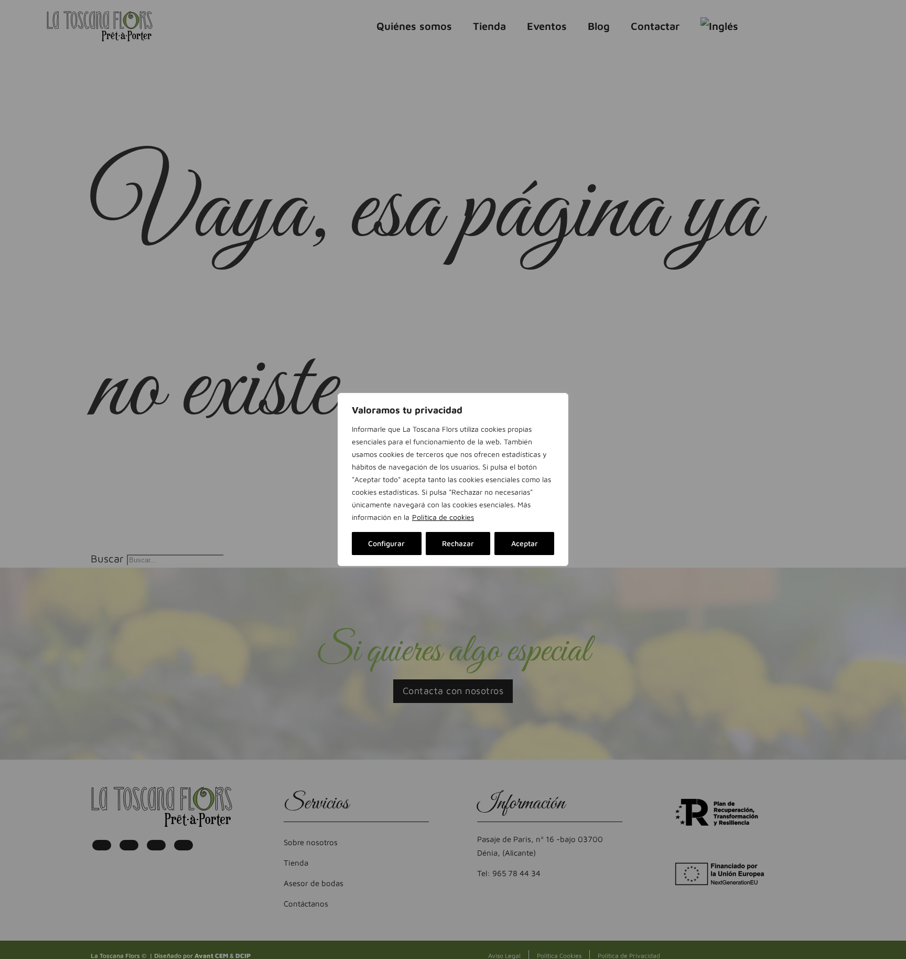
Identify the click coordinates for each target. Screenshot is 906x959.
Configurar (386, 543)
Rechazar (458, 543)
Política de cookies (443, 517)
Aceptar (524, 543)
